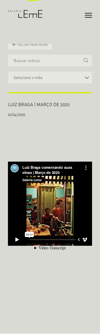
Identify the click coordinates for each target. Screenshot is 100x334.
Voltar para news (32, 45)
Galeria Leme (25, 9)
